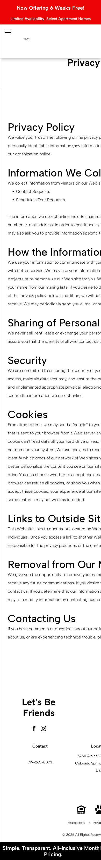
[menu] (8, 32)
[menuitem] (77, 823)
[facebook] (34, 729)
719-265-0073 (40, 762)
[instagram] (43, 729)
